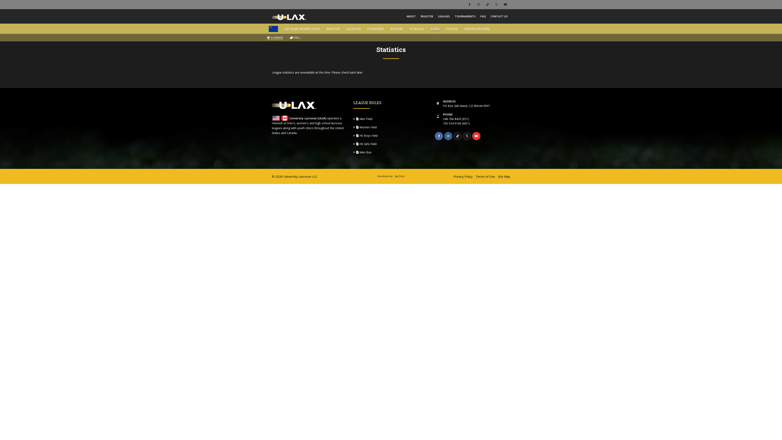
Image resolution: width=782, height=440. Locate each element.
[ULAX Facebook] (469, 4)
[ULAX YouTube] (505, 4)
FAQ (483, 16)
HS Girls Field (368, 144)
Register (427, 16)
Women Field (368, 127)
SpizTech (400, 176)
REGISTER (333, 29)
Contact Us (499, 16)
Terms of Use (485, 176)
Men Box (365, 152)
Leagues (444, 16)
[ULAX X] (496, 4)
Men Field (365, 119)
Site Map (504, 176)
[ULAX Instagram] (478, 4)
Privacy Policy (463, 176)
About (411, 16)
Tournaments (465, 16)
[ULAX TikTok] (487, 4)
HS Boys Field (368, 136)
